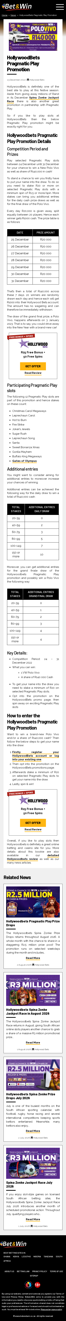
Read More (33, 958)
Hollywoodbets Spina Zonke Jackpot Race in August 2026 (27, 1011)
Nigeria (37, 1256)
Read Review (33, 373)
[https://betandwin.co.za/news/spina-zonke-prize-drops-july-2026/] (33, 1074)
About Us (9, 1271)
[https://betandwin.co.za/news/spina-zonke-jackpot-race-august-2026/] (33, 990)
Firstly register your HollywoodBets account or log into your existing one (35, 756)
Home (4, 15)
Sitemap (34, 1275)
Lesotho (26, 1256)
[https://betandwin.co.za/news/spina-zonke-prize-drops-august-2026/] (33, 902)
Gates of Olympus (24, 461)
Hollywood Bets (36, 80)
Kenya (16, 1256)
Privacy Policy (39, 1271)
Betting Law (23, 1271)
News (13, 15)
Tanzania (48, 1256)
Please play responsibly (51, 1309)
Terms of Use (56, 1271)
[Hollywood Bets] (33, 342)
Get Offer (33, 366)
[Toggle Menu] (60, 7)
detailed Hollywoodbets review (33, 857)
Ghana (7, 1256)
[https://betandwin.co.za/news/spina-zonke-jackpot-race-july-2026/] (33, 1163)
